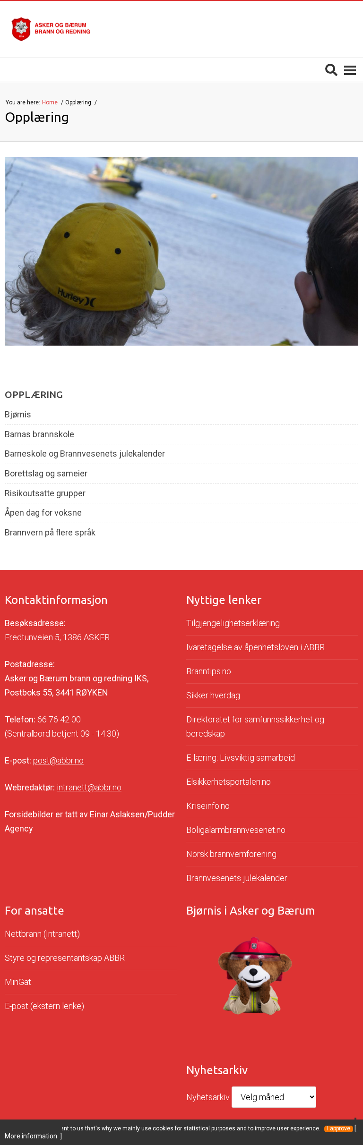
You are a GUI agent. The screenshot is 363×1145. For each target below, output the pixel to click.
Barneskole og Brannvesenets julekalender (85, 453)
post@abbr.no (58, 760)
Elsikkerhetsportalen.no (228, 782)
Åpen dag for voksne (43, 512)
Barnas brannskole (39, 434)
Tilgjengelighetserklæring (233, 623)
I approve (338, 1129)
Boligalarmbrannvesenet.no (235, 830)
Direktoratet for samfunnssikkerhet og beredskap (255, 726)
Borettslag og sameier (46, 473)
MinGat (18, 982)
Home (50, 102)
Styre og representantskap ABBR (65, 958)
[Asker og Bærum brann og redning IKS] (51, 29)
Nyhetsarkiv (208, 1097)
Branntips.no (208, 671)
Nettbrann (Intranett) (42, 934)
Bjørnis (18, 414)
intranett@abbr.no (89, 787)
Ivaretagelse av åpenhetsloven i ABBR (255, 647)
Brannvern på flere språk (50, 532)
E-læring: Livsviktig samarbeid (240, 758)
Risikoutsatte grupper (45, 493)
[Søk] (331, 70)
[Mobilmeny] (350, 70)
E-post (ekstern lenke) (44, 1006)
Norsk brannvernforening (231, 854)
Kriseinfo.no (208, 806)
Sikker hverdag (213, 695)
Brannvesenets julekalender (236, 878)
